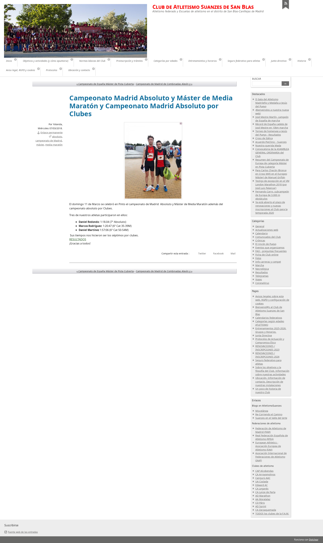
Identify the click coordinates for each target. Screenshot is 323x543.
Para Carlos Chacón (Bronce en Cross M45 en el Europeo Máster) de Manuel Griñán (271, 174)
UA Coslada (261, 481)
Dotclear (313, 539)
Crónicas (260, 240)
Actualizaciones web (266, 229)
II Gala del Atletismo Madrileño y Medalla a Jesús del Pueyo (271, 103)
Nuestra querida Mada (268, 145)
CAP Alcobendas (264, 470)
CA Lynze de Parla (265, 492)
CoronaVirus (262, 283)
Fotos (258, 258)
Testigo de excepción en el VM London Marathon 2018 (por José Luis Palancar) (272, 184)
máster (40, 144)
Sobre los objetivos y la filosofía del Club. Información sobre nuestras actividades (272, 371)
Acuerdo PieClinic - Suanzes (271, 142)
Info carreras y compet (268, 261)
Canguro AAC (262, 478)
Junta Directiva (263, 335)
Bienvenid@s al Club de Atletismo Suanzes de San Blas (269, 310)
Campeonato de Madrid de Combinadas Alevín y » (164, 84)
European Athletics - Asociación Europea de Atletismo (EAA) (268, 446)
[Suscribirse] (285, 9)
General (259, 226)
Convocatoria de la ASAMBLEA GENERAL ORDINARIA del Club (272, 152)
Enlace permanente (52, 132)
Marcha (259, 265)
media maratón (54, 144)
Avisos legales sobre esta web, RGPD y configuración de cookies (272, 300)
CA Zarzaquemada (265, 509)
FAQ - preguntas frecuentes (271, 251)
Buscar (256, 78)
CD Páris (260, 502)
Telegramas (261, 275)
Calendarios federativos (268, 317)
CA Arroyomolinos (265, 474)
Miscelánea (261, 410)
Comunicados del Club (268, 237)
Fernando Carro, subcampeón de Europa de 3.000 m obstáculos (272, 195)
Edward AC (261, 485)
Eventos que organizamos (269, 247)
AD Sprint (260, 506)
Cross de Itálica (264, 138)
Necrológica (262, 268)
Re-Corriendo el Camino (268, 414)
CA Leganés (261, 488)
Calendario (261, 233)
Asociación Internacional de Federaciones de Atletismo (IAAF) (271, 457)
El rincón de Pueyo (265, 244)
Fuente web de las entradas (23, 532)
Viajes (258, 279)
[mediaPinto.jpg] (153, 160)
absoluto (57, 136)
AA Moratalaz (262, 499)
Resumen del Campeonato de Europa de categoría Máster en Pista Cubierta (272, 163)
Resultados (261, 272)
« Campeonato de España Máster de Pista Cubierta (105, 84)
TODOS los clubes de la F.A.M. (272, 513)
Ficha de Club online (266, 254)
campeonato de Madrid (48, 140)
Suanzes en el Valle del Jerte (271, 418)
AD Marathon (262, 495)
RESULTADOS (77, 239)
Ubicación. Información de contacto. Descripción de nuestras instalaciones (270, 381)
